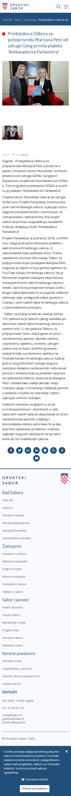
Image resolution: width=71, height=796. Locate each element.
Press (18, 19)
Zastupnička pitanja (14, 530)
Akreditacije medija (14, 622)
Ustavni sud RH (11, 684)
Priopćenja (30, 19)
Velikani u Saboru (12, 592)
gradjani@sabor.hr (13, 719)
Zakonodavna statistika (16, 538)
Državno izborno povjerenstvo (21, 676)
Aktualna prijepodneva (16, 523)
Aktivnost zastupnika (14, 561)
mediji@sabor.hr (12, 715)
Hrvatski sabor (20, 6)
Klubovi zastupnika (13, 576)
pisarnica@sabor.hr (14, 722)
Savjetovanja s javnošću (17, 668)
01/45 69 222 (16, 708)
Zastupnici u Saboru (14, 554)
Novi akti (7, 500)
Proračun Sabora (12, 638)
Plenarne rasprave (13, 515)
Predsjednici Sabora (14, 584)
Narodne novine (12, 661)
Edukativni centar (12, 645)
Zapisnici (7, 508)
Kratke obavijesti (12, 607)
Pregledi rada (10, 630)
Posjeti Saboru (11, 615)
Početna (7, 19)
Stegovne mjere (12, 569)
